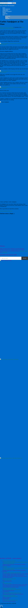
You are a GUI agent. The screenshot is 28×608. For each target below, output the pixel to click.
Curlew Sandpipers (4, 211)
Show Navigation (3, 5)
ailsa (3, 582)
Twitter (5, 4)
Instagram (5, 252)
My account (7, 16)
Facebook (2, 4)
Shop (4, 14)
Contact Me (5, 13)
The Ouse (10, 211)
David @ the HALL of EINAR (6, 27)
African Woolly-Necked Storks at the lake (12, 589)
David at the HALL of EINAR (6, 0)
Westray (4, 12)
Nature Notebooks (6, 8)
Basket (6, 17)
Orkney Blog (5, 10)
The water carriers (7, 579)
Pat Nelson (5, 566)
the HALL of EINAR (7, 11)
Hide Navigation (10, 5)
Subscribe (24, 258)
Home (4, 7)
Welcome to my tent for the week (11, 596)
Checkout (7, 18)
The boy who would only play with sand (12, 572)
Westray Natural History (10, 28)
